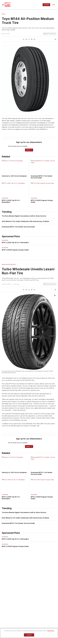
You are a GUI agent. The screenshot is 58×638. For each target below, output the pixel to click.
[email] (34, 39)
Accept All (29, 634)
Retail (3, 14)
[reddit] (31, 39)
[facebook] (23, 39)
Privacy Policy (50, 630)
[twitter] (29, 39)
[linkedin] (26, 39)
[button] (3, 5)
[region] (29, 633)
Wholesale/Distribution (9, 264)
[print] (55, 39)
